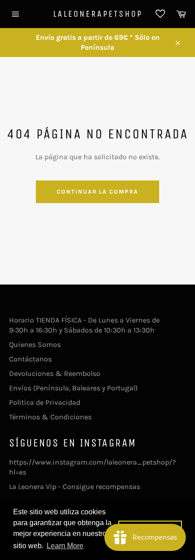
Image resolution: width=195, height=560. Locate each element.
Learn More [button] (65, 546)
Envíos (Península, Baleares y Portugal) (73, 388)
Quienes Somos (35, 344)
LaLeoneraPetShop (97, 14)
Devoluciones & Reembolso (54, 373)
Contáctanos (30, 359)
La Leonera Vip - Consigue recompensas (74, 486)
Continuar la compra (97, 191)
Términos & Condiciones (50, 417)
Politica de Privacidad (44, 402)
